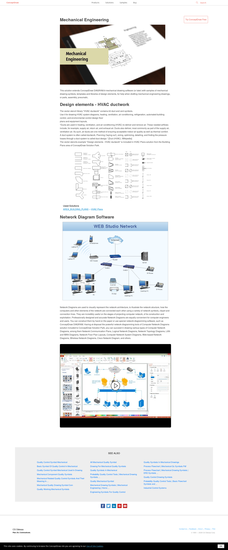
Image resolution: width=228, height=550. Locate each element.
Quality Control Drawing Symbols (158, 477)
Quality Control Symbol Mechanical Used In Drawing (59, 470)
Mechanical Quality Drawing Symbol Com (55, 485)
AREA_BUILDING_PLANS (76, 209)
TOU (213, 529)
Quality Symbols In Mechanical (103, 470)
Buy (135, 2)
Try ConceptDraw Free (195, 19)
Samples (123, 2)
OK (221, 546)
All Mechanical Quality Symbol (103, 462)
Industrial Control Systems (155, 487)
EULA (200, 529)
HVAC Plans (97, 209)
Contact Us (183, 529)
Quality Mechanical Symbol (102, 481)
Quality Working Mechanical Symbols (53, 489)
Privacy (207, 529)
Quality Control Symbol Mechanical (52, 462)
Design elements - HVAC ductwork (94, 104)
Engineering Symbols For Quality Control (107, 492)
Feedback (192, 529)
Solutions (109, 2)
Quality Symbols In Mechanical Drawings (161, 462)
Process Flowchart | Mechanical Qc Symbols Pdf (165, 466)
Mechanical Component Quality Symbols (54, 474)
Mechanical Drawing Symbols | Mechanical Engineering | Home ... (108, 486)
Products (95, 2)
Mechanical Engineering (84, 19)
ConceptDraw (12, 2)
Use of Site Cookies (94, 546)
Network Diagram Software (87, 217)
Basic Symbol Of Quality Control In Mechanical (57, 466)
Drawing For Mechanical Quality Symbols (108, 466)
